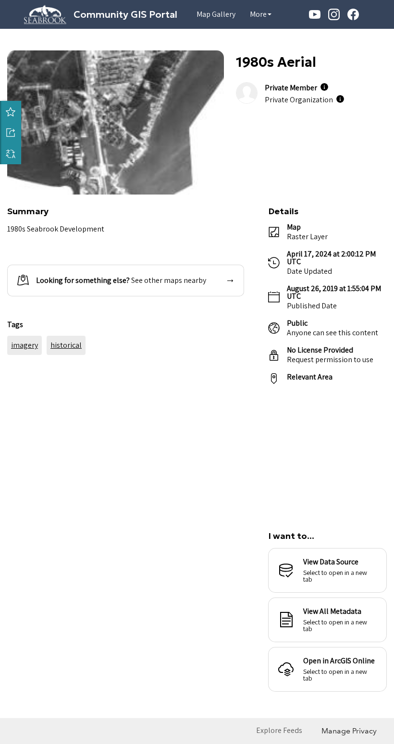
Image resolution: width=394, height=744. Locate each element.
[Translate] (10, 153)
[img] (324, 87)
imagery (24, 400)
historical (66, 400)
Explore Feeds (279, 730)
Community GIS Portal (125, 14)
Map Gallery (216, 14)
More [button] (258, 14)
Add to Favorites (10, 111)
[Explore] (327, 452)
